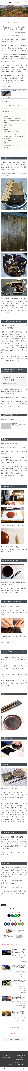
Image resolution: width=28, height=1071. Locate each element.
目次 (6, 111)
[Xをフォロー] (8, 924)
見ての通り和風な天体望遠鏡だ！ (12, 118)
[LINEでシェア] (15, 915)
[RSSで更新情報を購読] (22, 924)
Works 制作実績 (7, 1057)
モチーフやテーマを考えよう (11, 134)
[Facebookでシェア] (12, 915)
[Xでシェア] (9, 915)
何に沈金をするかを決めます (11, 131)
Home (7, 1055)
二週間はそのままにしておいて (11, 145)
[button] (19, 915)
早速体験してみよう (9, 129)
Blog (21, 1057)
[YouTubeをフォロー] (15, 924)
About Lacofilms (21, 1055)
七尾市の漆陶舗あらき (9, 125)
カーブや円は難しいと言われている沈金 (13, 136)
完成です (6, 143)
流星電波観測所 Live (21, 1059)
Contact (7, 1059)
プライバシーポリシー (14, 1062)
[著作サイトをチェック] (5, 924)
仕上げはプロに (7, 140)
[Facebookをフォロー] (12, 924)
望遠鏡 (3, 905)
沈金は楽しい (7, 147)
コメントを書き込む (14, 1039)
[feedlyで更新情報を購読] (19, 924)
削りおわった (7, 138)
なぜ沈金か (6, 116)
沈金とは (6, 127)
